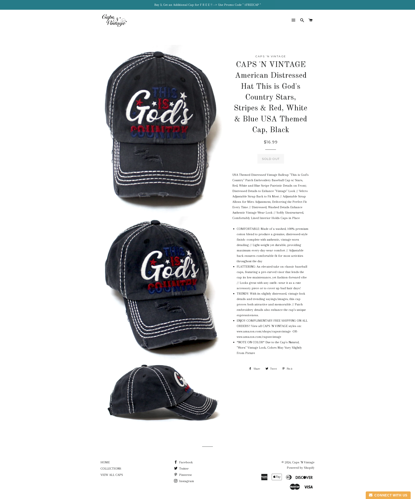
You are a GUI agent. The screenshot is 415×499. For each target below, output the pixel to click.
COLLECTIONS (111, 468)
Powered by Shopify (300, 468)
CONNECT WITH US (389, 495)
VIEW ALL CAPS (112, 475)
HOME (105, 462)
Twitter (183, 468)
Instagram (186, 481)
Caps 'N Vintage (303, 462)
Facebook (185, 462)
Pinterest (185, 475)
